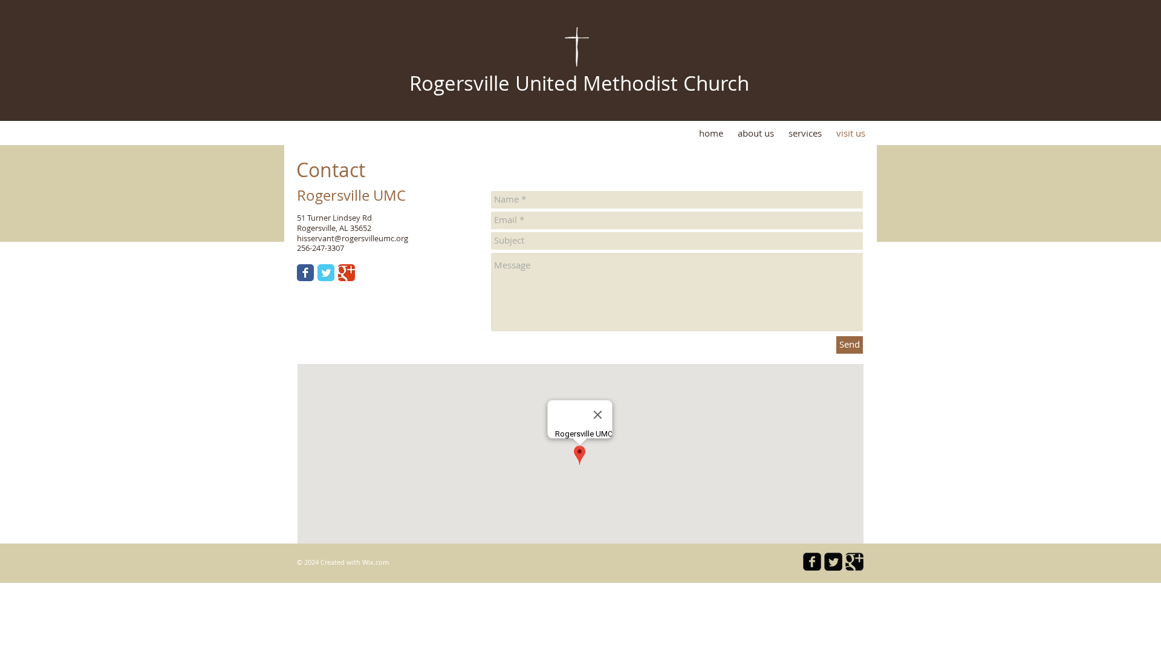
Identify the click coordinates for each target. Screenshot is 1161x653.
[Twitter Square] (833, 562)
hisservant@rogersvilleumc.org (352, 238)
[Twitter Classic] (325, 272)
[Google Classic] (346, 272)
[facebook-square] (812, 562)
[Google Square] (854, 562)
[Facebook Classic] (305, 272)
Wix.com (375, 562)
